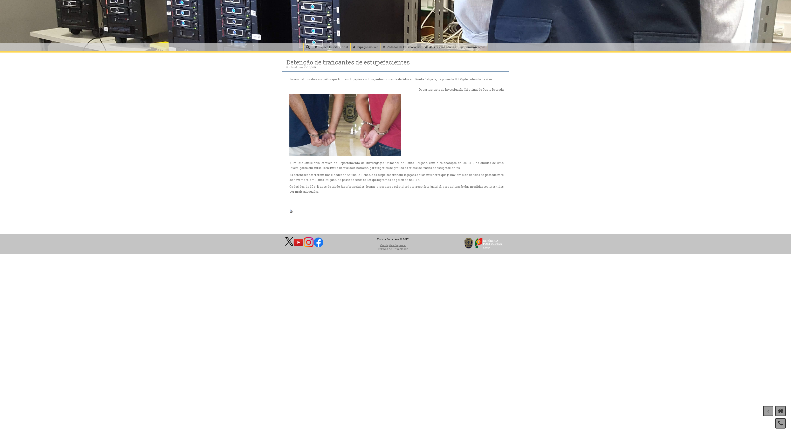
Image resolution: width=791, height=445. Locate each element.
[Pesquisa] (307, 47)
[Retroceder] (768, 411)
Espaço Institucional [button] (333, 47)
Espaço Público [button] (367, 47)
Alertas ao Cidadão (442, 47)
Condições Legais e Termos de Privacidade (393, 247)
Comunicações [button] (475, 47)
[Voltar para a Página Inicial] (780, 411)
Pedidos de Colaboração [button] (404, 47)
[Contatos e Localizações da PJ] (780, 423)
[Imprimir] (291, 211)
